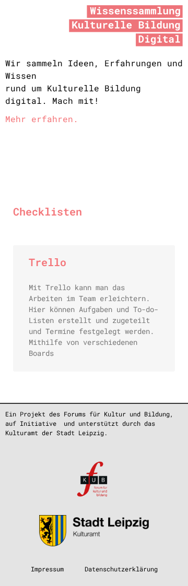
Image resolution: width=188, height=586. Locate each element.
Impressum (47, 569)
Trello (47, 262)
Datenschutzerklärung (121, 569)
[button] (84, 151)
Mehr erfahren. (41, 118)
